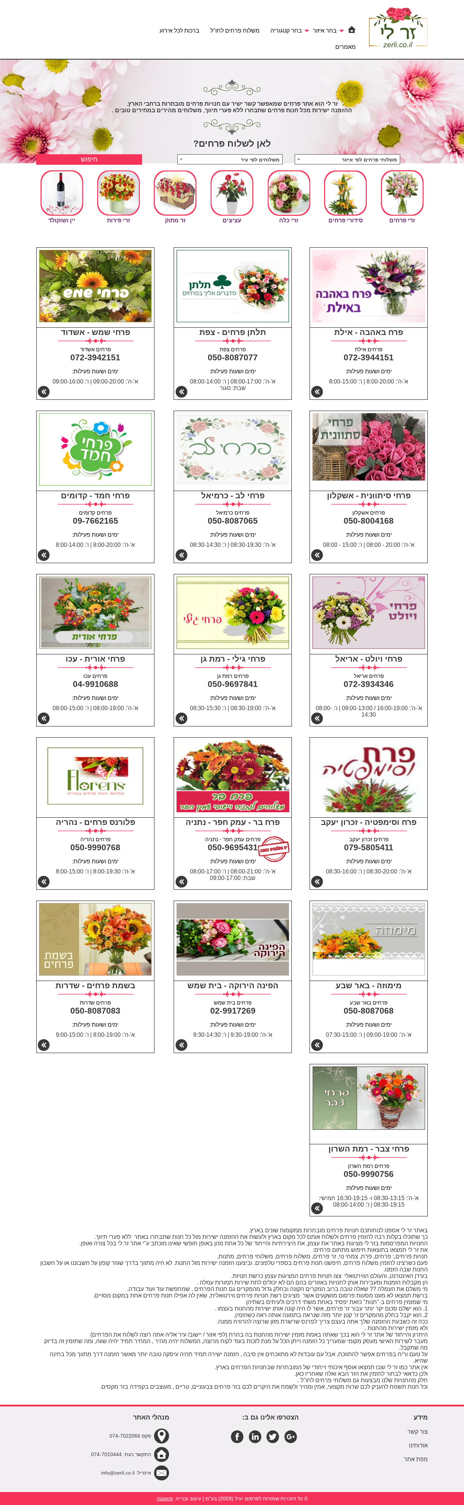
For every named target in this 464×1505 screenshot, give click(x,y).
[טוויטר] (273, 1436)
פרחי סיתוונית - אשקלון (369, 495)
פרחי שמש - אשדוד (95, 332)
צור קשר (417, 1432)
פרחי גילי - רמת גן (232, 658)
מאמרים (345, 47)
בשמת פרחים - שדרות (95, 985)
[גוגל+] (290, 1436)
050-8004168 (369, 520)
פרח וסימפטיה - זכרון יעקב (369, 822)
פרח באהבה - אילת (368, 332)
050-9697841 (233, 684)
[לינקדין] (255, 1436)
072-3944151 (369, 357)
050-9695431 (233, 847)
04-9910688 (95, 684)
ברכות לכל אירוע (179, 31)
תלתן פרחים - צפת (232, 332)
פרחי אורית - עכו (95, 658)
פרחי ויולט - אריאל (368, 658)
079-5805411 (368, 847)
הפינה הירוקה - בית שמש (232, 985)
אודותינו (418, 1445)
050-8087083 (95, 1010)
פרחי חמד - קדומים (95, 495)
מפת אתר (416, 1459)
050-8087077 (233, 357)
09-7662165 (95, 520)
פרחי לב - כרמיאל (233, 495)
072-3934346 (369, 684)
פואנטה (165, 1498)
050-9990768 (95, 847)
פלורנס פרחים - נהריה (95, 822)
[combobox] (348, 159)
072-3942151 (95, 357)
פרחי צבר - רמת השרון (368, 1148)
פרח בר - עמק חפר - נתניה (233, 822)
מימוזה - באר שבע (369, 985)
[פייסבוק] (237, 1436)
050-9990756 (369, 1174)
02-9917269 (233, 1010)
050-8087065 (233, 520)
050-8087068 (369, 1010)
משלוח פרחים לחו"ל (235, 31)
